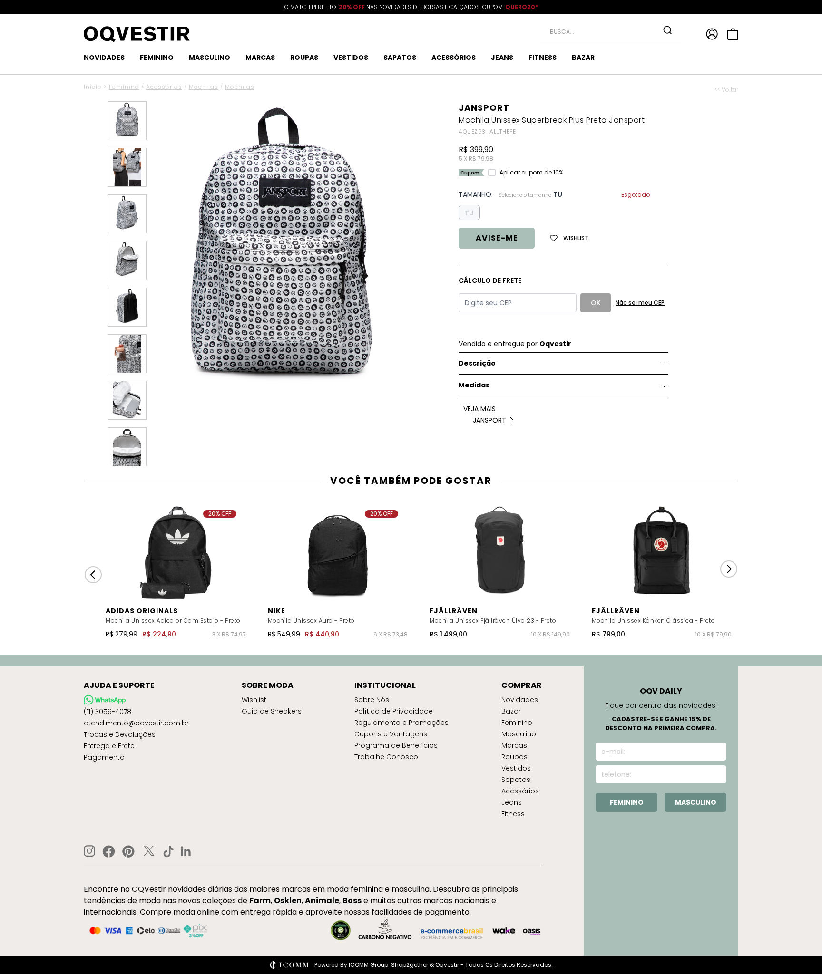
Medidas (474, 385)
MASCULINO (209, 57)
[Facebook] (108, 851)
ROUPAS (304, 57)
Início (93, 87)
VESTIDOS (350, 57)
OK (596, 303)
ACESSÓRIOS (453, 57)
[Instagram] (89, 851)
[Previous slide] (93, 574)
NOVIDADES (104, 57)
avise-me (497, 237)
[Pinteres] (128, 851)
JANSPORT (484, 108)
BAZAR (583, 57)
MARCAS (260, 57)
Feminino (124, 87)
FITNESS (542, 57)
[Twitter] (149, 851)
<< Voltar (726, 90)
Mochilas (203, 87)
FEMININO (157, 57)
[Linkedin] (186, 851)
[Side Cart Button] (732, 34)
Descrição (477, 363)
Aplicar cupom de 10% (531, 172)
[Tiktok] (168, 851)
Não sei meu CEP (640, 303)
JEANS (502, 57)
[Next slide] (728, 569)
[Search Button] (667, 30)
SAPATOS (399, 57)
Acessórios (164, 87)
